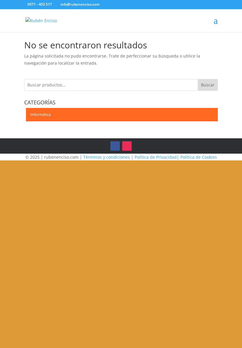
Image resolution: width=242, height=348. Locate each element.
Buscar (208, 85)
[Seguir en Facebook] (115, 146)
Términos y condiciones (106, 157)
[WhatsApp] (113, 5)
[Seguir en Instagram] (127, 146)
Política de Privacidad (156, 157)
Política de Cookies (198, 157)
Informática (40, 114)
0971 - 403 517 (39, 4)
